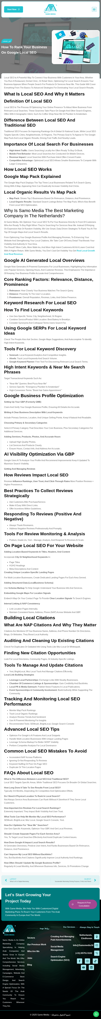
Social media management (57, 948)
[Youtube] (83, 967)
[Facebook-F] (79, 961)
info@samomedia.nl (83, 945)
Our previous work (36, 944)
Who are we (33, 951)
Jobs (29, 958)
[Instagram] (87, 961)
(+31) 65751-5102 (83, 953)
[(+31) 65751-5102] (96, 953)
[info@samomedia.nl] (96, 945)
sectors (31, 938)
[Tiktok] (95, 961)
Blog (29, 965)
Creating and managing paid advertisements (62, 938)
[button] (94, 9)
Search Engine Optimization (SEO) (60, 958)
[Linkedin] (91, 967)
